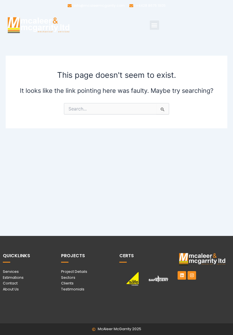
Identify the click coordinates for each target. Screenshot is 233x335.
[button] (154, 25)
